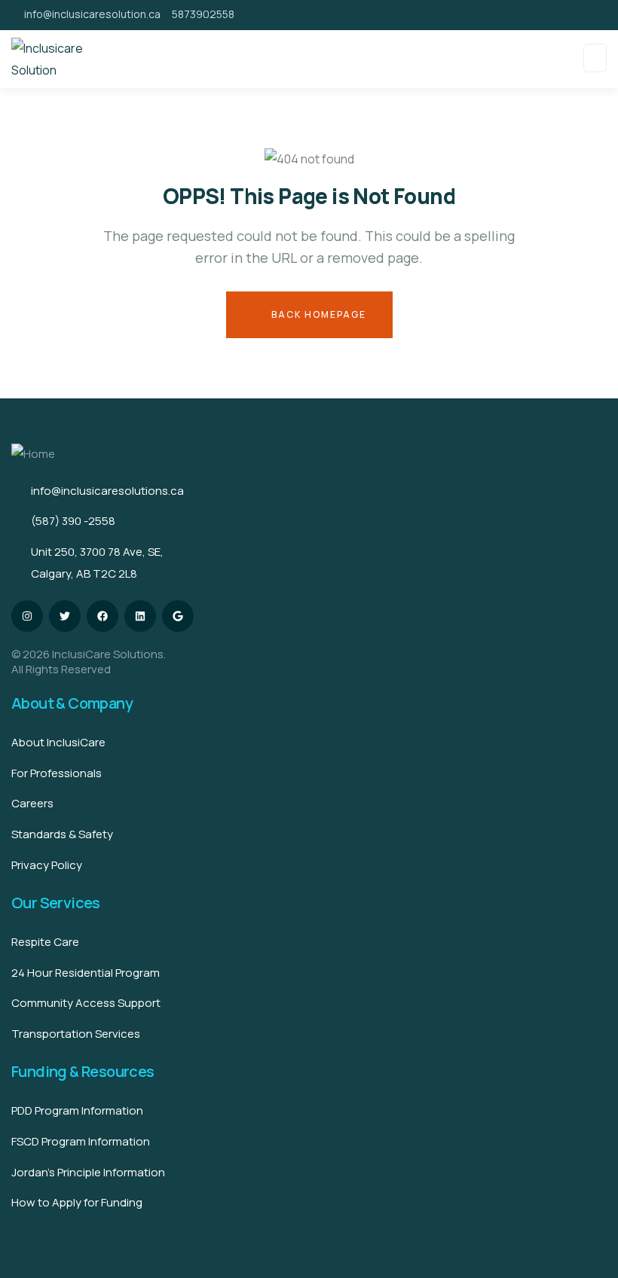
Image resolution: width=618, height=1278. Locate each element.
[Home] (33, 454)
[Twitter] (65, 616)
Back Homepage (317, 314)
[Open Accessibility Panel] (586, 1246)
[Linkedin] (140, 616)
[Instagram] (27, 616)
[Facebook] (102, 616)
